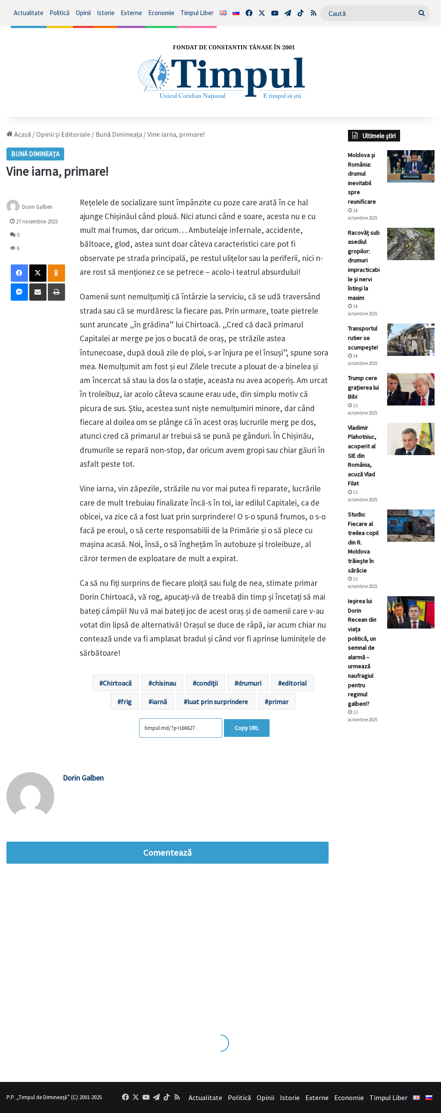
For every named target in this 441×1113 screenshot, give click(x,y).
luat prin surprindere (217, 701)
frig (126, 701)
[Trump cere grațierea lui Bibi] (411, 389)
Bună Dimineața (119, 134)
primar (278, 701)
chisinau (164, 683)
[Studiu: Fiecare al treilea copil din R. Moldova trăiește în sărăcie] (411, 525)
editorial (294, 683)
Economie (161, 13)
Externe (131, 13)
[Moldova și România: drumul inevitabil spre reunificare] (411, 166)
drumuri (249, 683)
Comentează (167, 852)
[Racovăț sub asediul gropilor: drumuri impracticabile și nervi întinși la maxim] (411, 244)
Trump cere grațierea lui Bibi (363, 387)
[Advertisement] (391, 874)
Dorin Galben (37, 206)
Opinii (83, 13)
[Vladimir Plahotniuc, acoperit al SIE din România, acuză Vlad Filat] (411, 439)
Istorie (106, 13)
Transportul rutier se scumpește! (363, 337)
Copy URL (247, 728)
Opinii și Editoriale (63, 134)
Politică (60, 13)
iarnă (159, 701)
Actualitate (28, 13)
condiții (207, 683)
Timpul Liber (197, 13)
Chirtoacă (117, 683)
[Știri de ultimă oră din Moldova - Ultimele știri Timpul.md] (220, 72)
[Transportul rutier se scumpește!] (411, 340)
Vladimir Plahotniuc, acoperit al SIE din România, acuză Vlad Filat (362, 455)
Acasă (22, 134)
